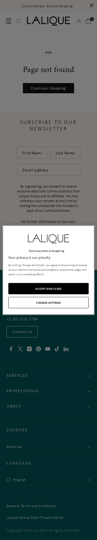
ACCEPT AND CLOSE (48, 289)
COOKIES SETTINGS (48, 303)
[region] (48, 270)
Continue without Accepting (46, 250)
